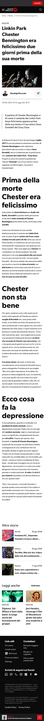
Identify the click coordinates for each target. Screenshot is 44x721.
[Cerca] (40, 9)
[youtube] (35, 674)
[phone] (16, 674)
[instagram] (21, 674)
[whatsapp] (6, 674)
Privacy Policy (24, 707)
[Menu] (3, 9)
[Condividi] (38, 93)
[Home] (11, 10)
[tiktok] (25, 674)
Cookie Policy (10, 707)
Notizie (10, 16)
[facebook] (30, 674)
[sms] (11, 674)
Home (4, 16)
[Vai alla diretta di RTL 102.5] (39, 717)
